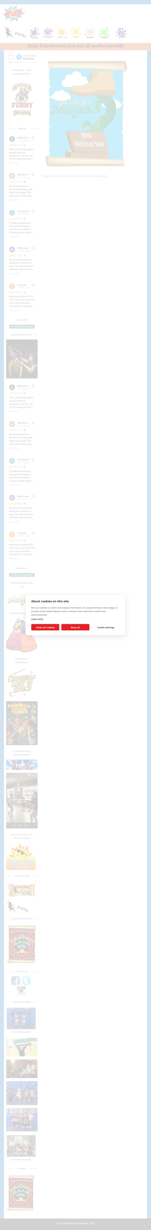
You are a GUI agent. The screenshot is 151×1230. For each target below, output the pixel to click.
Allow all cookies (45, 627)
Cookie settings (105, 627)
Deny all (75, 627)
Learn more (37, 618)
